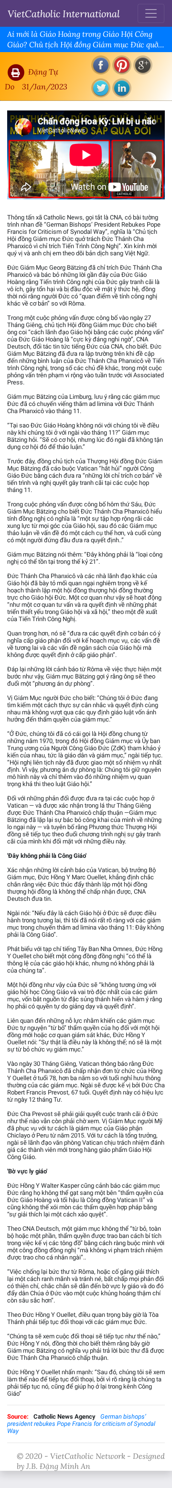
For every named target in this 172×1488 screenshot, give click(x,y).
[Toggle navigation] (151, 13)
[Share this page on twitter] (100, 88)
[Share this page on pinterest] (121, 65)
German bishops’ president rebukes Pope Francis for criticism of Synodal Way (81, 1423)
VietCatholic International (64, 13)
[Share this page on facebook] (100, 65)
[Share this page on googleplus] (142, 65)
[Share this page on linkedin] (121, 88)
